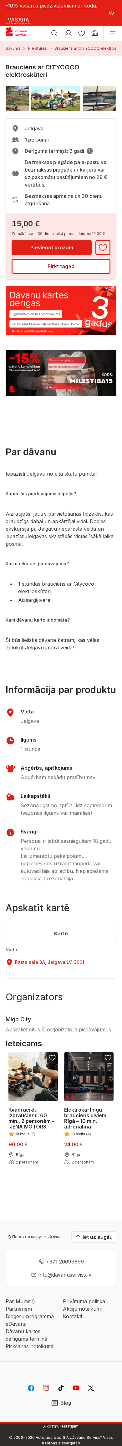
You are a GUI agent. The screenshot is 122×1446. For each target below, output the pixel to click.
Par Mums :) (20, 1301)
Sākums (13, 48)
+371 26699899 (65, 1261)
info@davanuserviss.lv (64, 1275)
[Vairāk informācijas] (90, 151)
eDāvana (16, 1324)
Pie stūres (37, 48)
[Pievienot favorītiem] (102, 247)
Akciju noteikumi (82, 1309)
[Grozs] (94, 33)
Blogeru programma (30, 1316)
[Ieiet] (68, 33)
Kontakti (72, 1316)
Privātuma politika (84, 1301)
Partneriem (19, 1309)
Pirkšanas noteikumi (29, 1346)
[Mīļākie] (81, 33)
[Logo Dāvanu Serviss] (21, 33)
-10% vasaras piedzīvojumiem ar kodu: (51, 6)
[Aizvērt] (111, 12)
